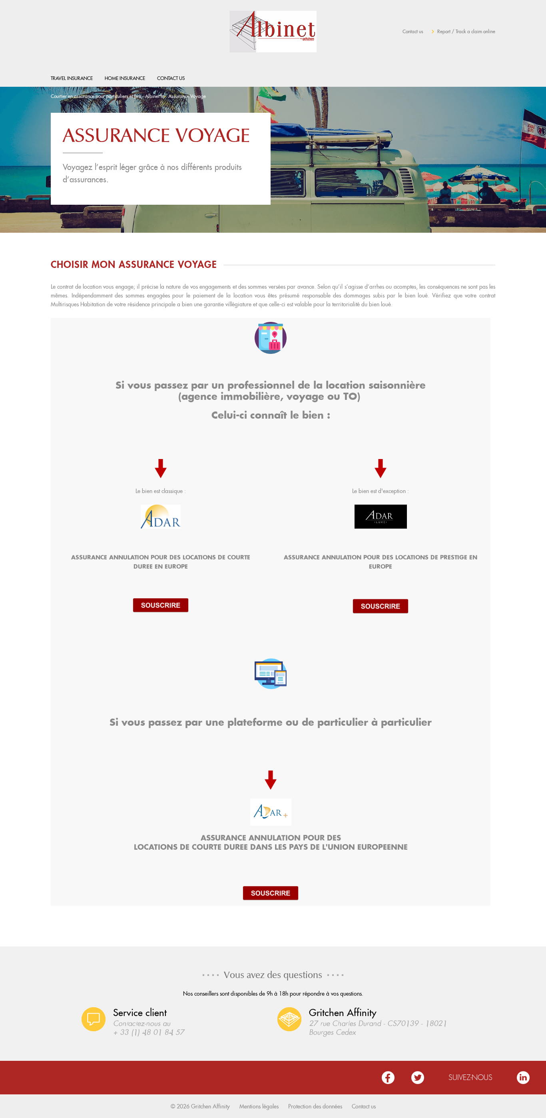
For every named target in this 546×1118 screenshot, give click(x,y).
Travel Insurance (72, 78)
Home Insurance (125, 78)
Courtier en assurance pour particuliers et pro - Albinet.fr (107, 96)
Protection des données (315, 1106)
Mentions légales (259, 1106)
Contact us (413, 31)
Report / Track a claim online (466, 31)
